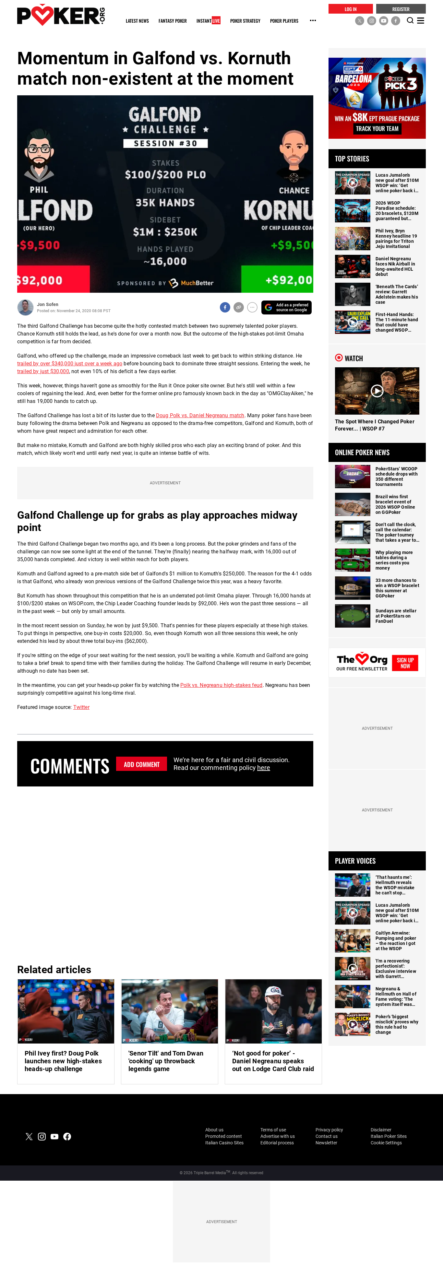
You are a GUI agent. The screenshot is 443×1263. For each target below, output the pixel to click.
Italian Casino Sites (224, 1142)
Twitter (81, 707)
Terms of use (273, 1129)
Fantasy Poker (173, 21)
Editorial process (277, 1142)
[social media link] (359, 20)
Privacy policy (329, 1129)
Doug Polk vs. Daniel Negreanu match (200, 415)
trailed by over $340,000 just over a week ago (69, 363)
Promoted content (223, 1136)
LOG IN (351, 9)
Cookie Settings (386, 1142)
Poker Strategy (245, 21)
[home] (61, 15)
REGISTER (401, 9)
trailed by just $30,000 (43, 371)
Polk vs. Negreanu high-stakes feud (221, 685)
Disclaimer (381, 1129)
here (263, 768)
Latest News (137, 21)
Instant (208, 21)
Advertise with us (277, 1136)
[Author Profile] (25, 307)
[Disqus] (165, 874)
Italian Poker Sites (389, 1136)
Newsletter (326, 1142)
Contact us (327, 1136)
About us (214, 1129)
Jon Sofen (47, 304)
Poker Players (284, 21)
